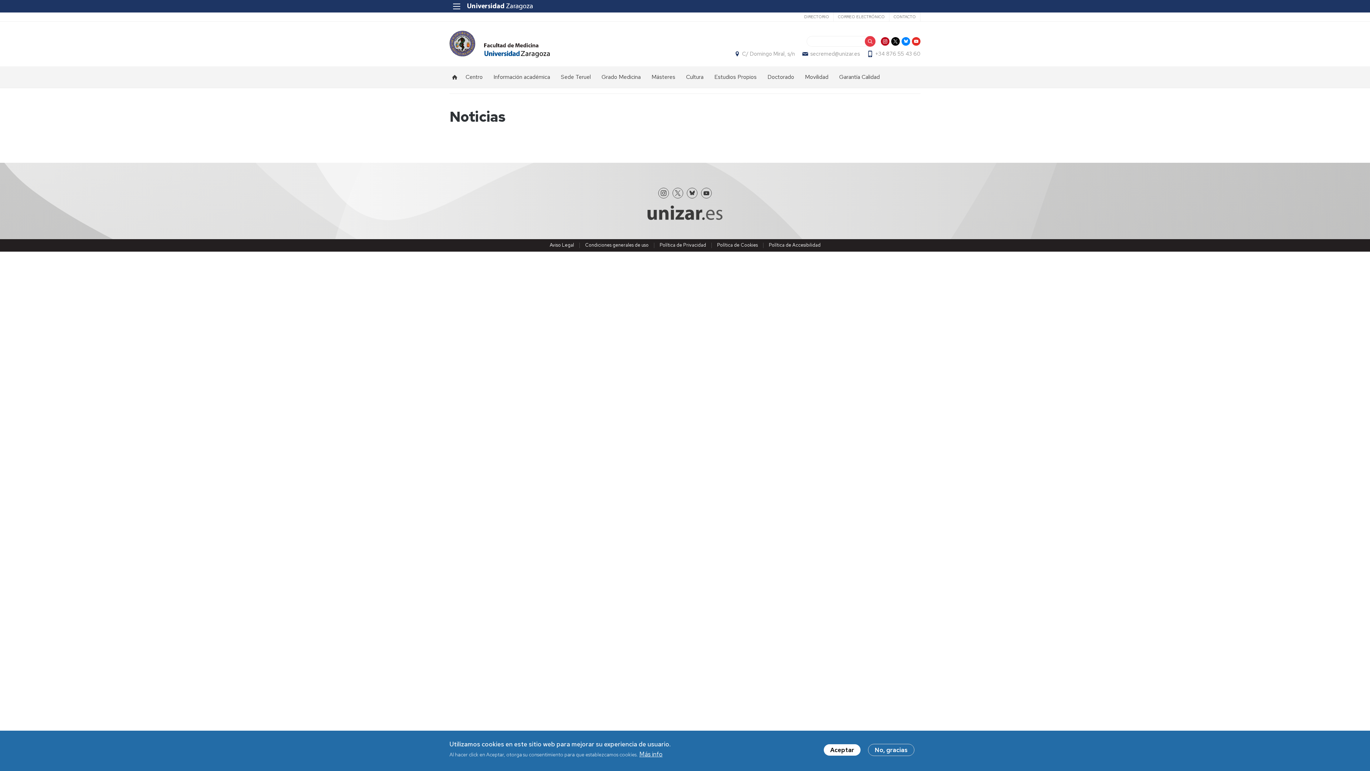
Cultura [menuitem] (695, 77)
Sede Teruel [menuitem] (576, 77)
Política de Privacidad (683, 245)
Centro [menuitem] (474, 77)
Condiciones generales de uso (617, 245)
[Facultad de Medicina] (500, 44)
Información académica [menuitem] (521, 77)
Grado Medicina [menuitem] (621, 77)
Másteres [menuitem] (663, 77)
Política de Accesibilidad (795, 245)
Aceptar (842, 750)
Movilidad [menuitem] (816, 77)
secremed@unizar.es (835, 53)
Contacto (905, 16)
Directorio (816, 16)
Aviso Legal (562, 245)
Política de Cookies (737, 245)
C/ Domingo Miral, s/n (768, 53)
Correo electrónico (861, 16)
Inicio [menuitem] (455, 77)
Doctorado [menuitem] (780, 77)
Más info (651, 755)
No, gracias (891, 750)
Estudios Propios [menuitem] (735, 77)
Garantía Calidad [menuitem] (859, 77)
